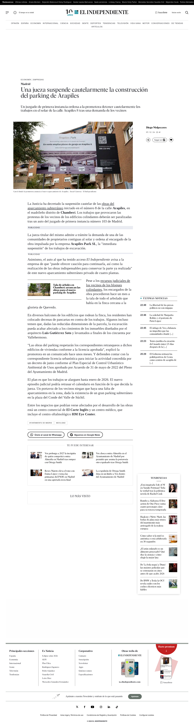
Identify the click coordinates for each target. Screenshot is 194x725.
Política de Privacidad (48, 715)
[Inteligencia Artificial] (129, 676)
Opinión (15, 23)
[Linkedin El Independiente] (109, 707)
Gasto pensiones (100, 2)
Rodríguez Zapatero (50, 667)
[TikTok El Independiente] (117, 707)
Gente (85, 23)
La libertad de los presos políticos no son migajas (161, 306)
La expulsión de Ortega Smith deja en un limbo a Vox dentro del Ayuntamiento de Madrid (110, 474)
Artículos (97, 26)
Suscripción (84, 659)
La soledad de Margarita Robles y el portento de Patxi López (161, 318)
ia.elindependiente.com (129, 682)
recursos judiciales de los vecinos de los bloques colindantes (108, 285)
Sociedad (75, 23)
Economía (36, 23)
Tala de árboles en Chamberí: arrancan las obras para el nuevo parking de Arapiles (66, 288)
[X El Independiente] (77, 707)
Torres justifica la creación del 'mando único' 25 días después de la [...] (162, 344)
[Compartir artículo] (148, 140)
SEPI (44, 659)
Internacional (51, 23)
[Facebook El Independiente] (84, 707)
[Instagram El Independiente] (101, 707)
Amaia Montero (34, 2)
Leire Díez (46, 678)
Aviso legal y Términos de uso (71, 715)
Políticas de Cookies (128, 715)
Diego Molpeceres (156, 127)
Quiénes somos (85, 670)
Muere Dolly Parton (129, 2)
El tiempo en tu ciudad (26, 13)
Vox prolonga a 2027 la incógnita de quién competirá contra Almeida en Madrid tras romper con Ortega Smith (60, 458)
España (25, 23)
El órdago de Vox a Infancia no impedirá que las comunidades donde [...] (163, 331)
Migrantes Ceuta (172, 2)
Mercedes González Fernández (55, 682)
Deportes (95, 23)
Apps (81, 667)
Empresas (38, 79)
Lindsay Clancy (115, 2)
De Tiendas (177, 23)
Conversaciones (160, 23)
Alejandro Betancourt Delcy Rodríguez (57, 2)
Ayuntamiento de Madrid (40, 423)
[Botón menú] (7, 12)
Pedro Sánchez (48, 670)
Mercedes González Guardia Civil (151, 2)
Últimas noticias (21, 2)
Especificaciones (86, 674)
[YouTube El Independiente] (92, 707)
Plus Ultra (46, 663)
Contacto (82, 656)
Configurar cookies (146, 715)
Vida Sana (135, 23)
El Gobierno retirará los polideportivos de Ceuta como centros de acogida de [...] (163, 358)
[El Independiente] (97, 13)
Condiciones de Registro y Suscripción (102, 715)
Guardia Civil (48, 674)
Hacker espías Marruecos (83, 2)
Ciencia (64, 23)
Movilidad (60, 423)
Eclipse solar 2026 (50, 656)
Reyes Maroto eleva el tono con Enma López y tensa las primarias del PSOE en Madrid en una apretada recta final (60, 475)
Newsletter (83, 663)
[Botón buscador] (186, 12)
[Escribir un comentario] (171, 140)
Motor (146, 23)
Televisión (123, 23)
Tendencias (109, 23)
